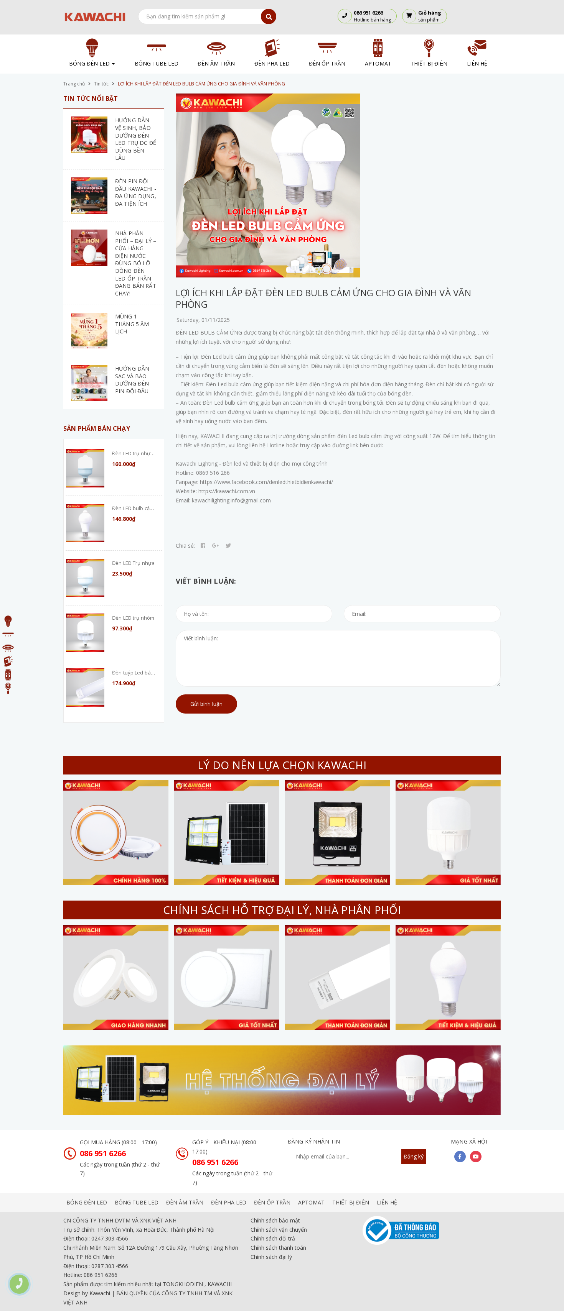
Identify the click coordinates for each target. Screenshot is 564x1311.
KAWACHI (220, 1284)
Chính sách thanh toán (278, 1247)
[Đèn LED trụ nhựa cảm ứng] (85, 468)
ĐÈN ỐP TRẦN (272, 1202)
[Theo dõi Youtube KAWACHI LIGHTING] (476, 1156)
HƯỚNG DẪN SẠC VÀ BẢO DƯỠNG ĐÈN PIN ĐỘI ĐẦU (132, 380)
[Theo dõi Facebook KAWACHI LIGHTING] (460, 1156)
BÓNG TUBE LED (136, 1202)
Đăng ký (414, 1156)
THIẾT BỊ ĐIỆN (350, 1202)
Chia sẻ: (185, 545)
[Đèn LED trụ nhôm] (85, 633)
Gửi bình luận (206, 703)
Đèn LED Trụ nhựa (133, 563)
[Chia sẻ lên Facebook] (203, 545)
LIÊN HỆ (387, 1202)
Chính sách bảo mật (275, 1220)
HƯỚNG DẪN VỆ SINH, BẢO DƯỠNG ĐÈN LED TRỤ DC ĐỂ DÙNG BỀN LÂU (135, 138)
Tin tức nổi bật (90, 98)
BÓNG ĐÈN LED (86, 1202)
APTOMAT (311, 1202)
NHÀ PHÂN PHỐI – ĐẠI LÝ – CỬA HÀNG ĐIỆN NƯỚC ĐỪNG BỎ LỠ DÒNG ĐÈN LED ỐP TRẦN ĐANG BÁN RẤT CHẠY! (135, 263)
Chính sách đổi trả (273, 1238)
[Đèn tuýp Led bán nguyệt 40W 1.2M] (85, 687)
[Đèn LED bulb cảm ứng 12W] (85, 523)
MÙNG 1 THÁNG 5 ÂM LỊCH (132, 324)
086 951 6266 (103, 1153)
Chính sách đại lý (271, 1256)
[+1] (215, 545)
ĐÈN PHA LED (228, 1202)
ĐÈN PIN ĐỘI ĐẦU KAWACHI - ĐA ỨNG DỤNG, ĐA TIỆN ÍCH (135, 192)
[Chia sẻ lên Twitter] (228, 545)
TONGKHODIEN (183, 1284)
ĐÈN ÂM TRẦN (184, 1202)
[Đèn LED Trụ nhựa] (85, 578)
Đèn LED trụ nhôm (133, 617)
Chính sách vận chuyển (279, 1229)
